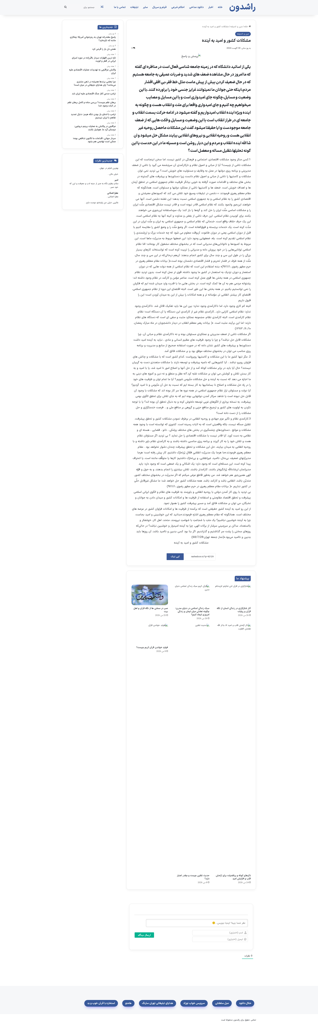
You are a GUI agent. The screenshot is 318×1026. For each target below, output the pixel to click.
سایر (145, 7)
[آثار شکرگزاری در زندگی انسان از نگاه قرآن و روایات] (232, 595)
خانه (220, 7)
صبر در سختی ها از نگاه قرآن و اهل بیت (150, 610)
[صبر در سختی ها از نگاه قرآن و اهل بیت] (150, 595)
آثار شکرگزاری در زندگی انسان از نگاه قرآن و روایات (234, 610)
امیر (116, 180)
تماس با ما (120, 7)
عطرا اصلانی (112, 193)
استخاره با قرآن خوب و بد (101, 1003)
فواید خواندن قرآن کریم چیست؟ (152, 647)
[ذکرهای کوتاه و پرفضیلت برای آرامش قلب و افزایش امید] (232, 748)
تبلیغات (134, 7)
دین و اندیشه (236, 26)
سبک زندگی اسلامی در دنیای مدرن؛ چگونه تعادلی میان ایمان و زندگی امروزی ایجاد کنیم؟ (192, 611)
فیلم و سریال (159, 7)
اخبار (210, 7)
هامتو (128, 1003)
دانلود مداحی (196, 7)
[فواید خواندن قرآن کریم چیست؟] (150, 634)
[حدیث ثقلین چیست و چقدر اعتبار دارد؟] (191, 748)
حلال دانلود (245, 1003)
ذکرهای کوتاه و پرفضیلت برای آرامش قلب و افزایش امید (233, 877)
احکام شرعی (178, 7)
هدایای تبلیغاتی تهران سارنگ (157, 1003)
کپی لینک (175, 556)
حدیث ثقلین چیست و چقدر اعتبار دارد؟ (193, 877)
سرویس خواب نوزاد (194, 1003)
